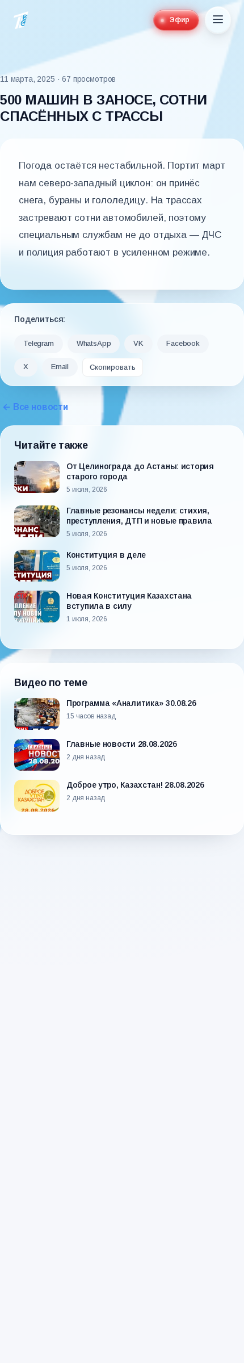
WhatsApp (94, 343)
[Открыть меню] (217, 20)
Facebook (183, 343)
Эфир (180, 20)
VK (138, 343)
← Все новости (35, 407)
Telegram (38, 343)
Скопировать (113, 367)
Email (60, 366)
